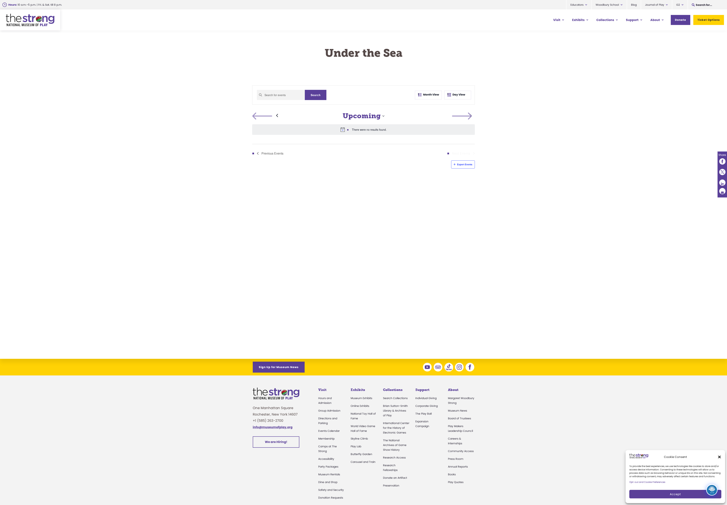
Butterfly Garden (361, 454)
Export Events (464, 164)
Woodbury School (607, 5)
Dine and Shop (327, 482)
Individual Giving (426, 398)
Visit (556, 20)
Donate (680, 20)
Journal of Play (654, 5)
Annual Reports (458, 466)
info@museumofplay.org (273, 427)
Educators (576, 5)
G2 (678, 5)
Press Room (455, 459)
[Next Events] (471, 116)
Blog (634, 5)
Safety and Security (331, 490)
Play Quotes (455, 482)
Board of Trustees (459, 418)
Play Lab (356, 446)
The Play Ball (423, 414)
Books (452, 474)
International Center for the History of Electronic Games (396, 427)
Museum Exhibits (361, 398)
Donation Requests (330, 498)
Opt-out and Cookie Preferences (647, 482)
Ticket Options (708, 20)
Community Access (461, 451)
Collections (605, 20)
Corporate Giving (426, 406)
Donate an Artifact (395, 478)
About (655, 20)
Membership (326, 439)
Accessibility (326, 459)
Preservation (391, 485)
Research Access (394, 457)
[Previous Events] (265, 116)
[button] (719, 457)
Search (316, 95)
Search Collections (395, 398)
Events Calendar (329, 431)
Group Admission (329, 411)
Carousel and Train (363, 462)
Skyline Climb (359, 439)
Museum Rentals (329, 474)
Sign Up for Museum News (279, 367)
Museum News (457, 411)
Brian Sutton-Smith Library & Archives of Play (395, 410)
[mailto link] (722, 191)
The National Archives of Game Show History (394, 445)
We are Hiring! (276, 442)
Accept (675, 494)
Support (632, 20)
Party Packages (328, 466)
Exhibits (578, 20)
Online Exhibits (360, 406)
